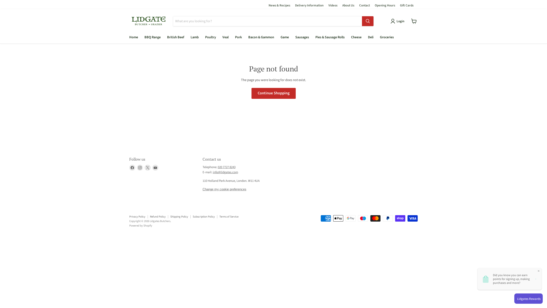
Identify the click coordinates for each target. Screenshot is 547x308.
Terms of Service (228, 217)
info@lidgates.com (225, 172)
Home (133, 37)
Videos (332, 5)
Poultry (210, 37)
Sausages (302, 37)
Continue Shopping (274, 93)
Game (285, 37)
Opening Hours (385, 5)
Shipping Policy (179, 217)
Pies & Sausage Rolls (330, 37)
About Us (348, 5)
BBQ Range (152, 37)
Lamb (195, 37)
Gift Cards (406, 5)
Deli (370, 37)
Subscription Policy (204, 217)
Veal (225, 37)
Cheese (356, 37)
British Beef (175, 37)
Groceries (387, 37)
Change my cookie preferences (224, 189)
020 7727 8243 (226, 167)
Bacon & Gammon (261, 37)
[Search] (367, 21)
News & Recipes (279, 5)
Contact (364, 5)
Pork (238, 37)
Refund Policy (158, 217)
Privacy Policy (137, 217)
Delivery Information (309, 5)
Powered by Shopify (140, 226)
